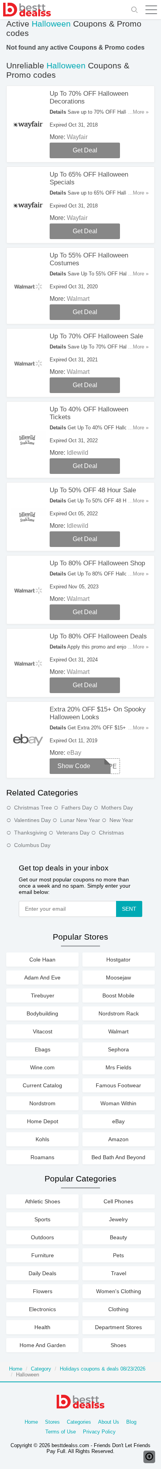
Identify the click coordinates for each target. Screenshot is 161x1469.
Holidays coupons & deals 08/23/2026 (102, 1369)
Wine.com (42, 1067)
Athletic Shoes (42, 1201)
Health (42, 1327)
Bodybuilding (42, 1013)
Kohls (42, 1139)
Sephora (118, 1049)
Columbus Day (32, 845)
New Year (121, 820)
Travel (118, 1273)
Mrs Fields (118, 1067)
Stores (52, 1422)
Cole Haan (42, 959)
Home (15, 1369)
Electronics (42, 1309)
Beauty (118, 1237)
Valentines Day (32, 820)
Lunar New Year (80, 820)
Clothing (118, 1309)
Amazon (118, 1139)
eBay (74, 752)
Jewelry (118, 1219)
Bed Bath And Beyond (118, 1157)
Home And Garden (43, 1345)
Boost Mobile (118, 995)
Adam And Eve (42, 977)
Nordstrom (42, 1103)
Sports (42, 1219)
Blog (131, 1422)
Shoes (118, 1345)
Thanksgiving (30, 832)
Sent (129, 909)
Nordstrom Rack (118, 1013)
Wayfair (77, 137)
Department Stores (118, 1327)
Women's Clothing (118, 1291)
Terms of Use (60, 1432)
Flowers (42, 1291)
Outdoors (42, 1237)
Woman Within (118, 1103)
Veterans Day (72, 832)
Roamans (42, 1157)
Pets (118, 1255)
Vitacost (42, 1031)
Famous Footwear (118, 1085)
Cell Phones (118, 1201)
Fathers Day (76, 807)
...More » (138, 112)
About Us (108, 1422)
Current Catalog (42, 1085)
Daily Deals (42, 1273)
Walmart (78, 298)
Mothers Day (117, 807)
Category (41, 1369)
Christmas (111, 832)
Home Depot (42, 1121)
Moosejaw (118, 977)
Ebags (42, 1049)
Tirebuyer (42, 995)
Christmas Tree (33, 807)
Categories (79, 1422)
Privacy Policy (99, 1432)
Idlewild (77, 452)
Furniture (42, 1255)
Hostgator (118, 959)
